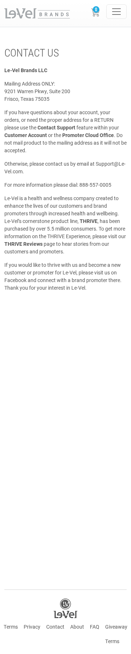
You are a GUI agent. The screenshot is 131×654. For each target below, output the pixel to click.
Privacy (32, 626)
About (77, 626)
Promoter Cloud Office (88, 135)
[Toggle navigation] (116, 11)
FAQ (94, 626)
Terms (11, 626)
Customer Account (25, 135)
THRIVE (89, 221)
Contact (55, 626)
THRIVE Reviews (23, 243)
